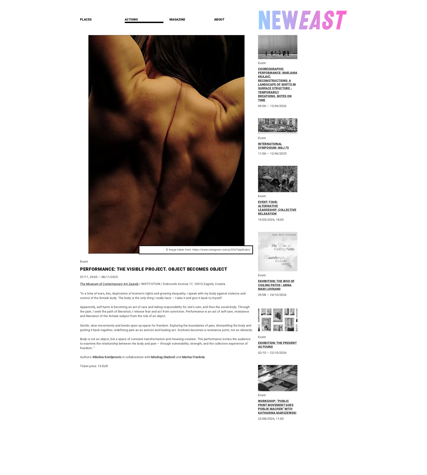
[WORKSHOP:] (278, 378)
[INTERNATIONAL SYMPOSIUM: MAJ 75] (278, 126)
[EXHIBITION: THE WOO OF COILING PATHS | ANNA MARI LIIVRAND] (278, 251)
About (219, 19)
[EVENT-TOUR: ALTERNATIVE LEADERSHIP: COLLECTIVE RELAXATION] (278, 179)
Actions (131, 19)
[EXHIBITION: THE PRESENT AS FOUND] (278, 320)
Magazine (177, 19)
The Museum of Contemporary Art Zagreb (109, 284)
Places (86, 19)
